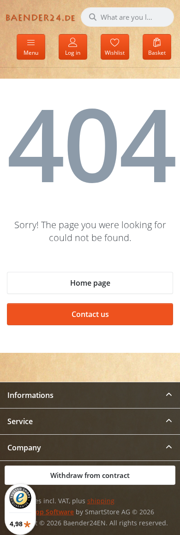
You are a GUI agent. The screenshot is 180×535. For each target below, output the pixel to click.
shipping (100, 501)
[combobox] (127, 17)
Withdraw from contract (90, 475)
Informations (30, 395)
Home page (90, 283)
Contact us (90, 314)
